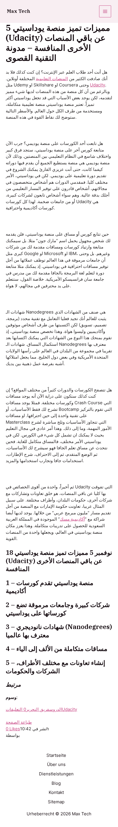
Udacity (97, 85)
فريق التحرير (37, 709)
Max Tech (18, 11)
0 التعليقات (16, 709)
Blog (56, 783)
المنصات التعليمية (52, 78)
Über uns (56, 764)
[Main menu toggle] (105, 11)
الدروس (55, 709)
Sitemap (56, 801)
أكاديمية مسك (72, 519)
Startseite (56, 755)
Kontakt (56, 792)
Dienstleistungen (56, 774)
